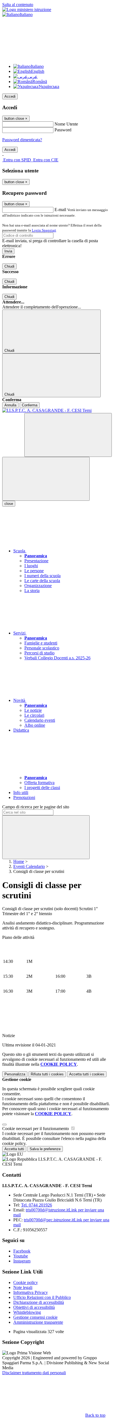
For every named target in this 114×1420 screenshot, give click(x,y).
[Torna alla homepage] (57, 410)
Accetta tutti (86, 1074)
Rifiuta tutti (47, 1074)
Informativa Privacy (30, 1292)
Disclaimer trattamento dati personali (34, 1372)
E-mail (60, 209)
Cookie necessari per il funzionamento (36, 1128)
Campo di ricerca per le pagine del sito (35, 806)
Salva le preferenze (45, 1149)
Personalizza (14, 1074)
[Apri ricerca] (68, 435)
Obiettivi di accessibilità (34, 1307)
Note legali (22, 1287)
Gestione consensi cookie (35, 1317)
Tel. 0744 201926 (36, 1205)
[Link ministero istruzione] (26, 9)
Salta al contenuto (17, 4)
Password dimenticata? (22, 139)
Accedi (9, 96)
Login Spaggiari (44, 230)
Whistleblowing (27, 1312)
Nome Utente (66, 124)
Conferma (29, 405)
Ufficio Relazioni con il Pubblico (42, 1297)
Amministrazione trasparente (38, 1322)
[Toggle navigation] (46, 479)
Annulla (10, 405)
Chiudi (9, 266)
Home (18, 861)
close (8, 504)
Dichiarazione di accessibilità (38, 1302)
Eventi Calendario (29, 866)
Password (63, 129)
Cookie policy (25, 1282)
